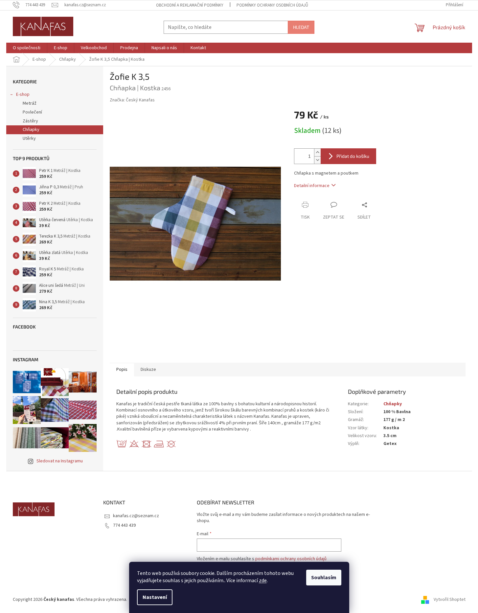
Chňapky (31, 129)
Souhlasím (323, 577)
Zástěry (30, 121)
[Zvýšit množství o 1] (317, 152)
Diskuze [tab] (148, 369)
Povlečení (32, 112)
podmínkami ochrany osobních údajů (291, 559)
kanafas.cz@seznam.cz (136, 516)
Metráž (29, 103)
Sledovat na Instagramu (59, 461)
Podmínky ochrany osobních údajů (272, 5)
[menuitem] (26, 48)
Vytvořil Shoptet (450, 599)
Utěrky (29, 138)
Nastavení (155, 597)
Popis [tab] (121, 369)
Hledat (301, 27)
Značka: (132, 100)
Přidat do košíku (352, 156)
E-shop (23, 94)
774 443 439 (124, 525)
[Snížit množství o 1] (317, 160)
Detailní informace (312, 185)
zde (263, 580)
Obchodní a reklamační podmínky (189, 5)
